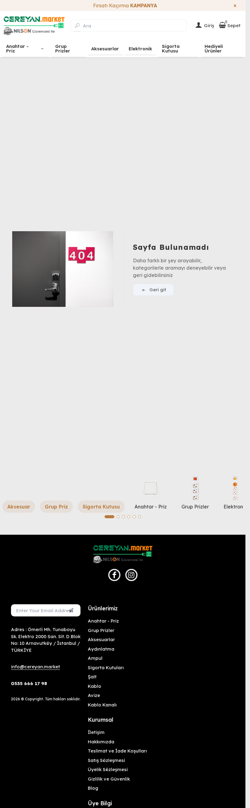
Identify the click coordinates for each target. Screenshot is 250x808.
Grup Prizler (195, 507)
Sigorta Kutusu (101, 507)
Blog (93, 788)
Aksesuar (18, 507)
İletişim (96, 732)
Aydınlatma (101, 649)
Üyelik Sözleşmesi (108, 769)
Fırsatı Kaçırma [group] (123, 5)
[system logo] (34, 25)
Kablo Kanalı (102, 705)
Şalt (92, 677)
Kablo (94, 686)
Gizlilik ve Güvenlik (109, 779)
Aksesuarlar (101, 639)
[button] (109, 516)
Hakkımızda (101, 742)
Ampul (95, 658)
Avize (94, 695)
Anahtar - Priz (150, 507)
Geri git (157, 290)
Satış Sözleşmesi (106, 760)
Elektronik (235, 507)
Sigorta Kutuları (106, 667)
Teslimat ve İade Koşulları (117, 751)
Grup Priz (56, 507)
